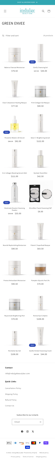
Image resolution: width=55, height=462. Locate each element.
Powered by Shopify (30, 453)
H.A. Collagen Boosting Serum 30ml (14, 173)
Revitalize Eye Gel (14, 351)
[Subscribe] (40, 422)
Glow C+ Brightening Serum (40, 138)
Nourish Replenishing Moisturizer (14, 245)
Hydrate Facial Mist (40, 173)
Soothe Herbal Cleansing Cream (40, 351)
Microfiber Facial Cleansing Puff (40, 208)
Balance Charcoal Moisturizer (14, 67)
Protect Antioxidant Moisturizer (15, 280)
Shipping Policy (11, 394)
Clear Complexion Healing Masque (15, 103)
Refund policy (44, 453)
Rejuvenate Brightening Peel (14, 316)
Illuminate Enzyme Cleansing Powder (14, 209)
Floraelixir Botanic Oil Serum (15, 138)
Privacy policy (15, 457)
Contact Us (9, 405)
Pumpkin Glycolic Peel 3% (40, 280)
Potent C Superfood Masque (40, 245)
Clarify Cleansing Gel (40, 67)
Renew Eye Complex (40, 316)
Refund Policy (10, 400)
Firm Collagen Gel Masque (40, 103)
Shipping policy (41, 457)
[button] (5, 11)
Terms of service (28, 457)
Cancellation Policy (13, 388)
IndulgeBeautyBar (18, 453)
